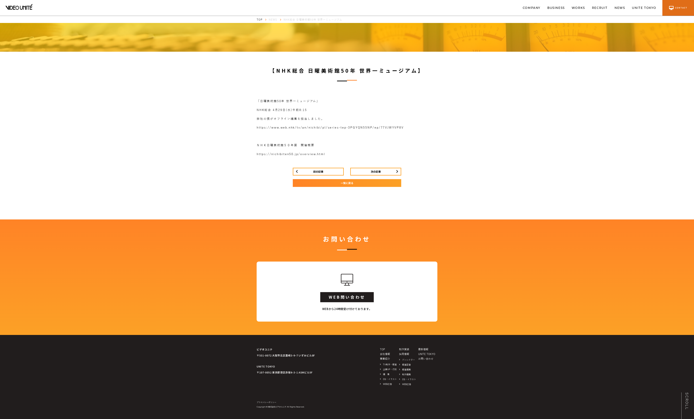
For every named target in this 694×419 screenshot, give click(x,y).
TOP (259, 19)
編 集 (386, 374)
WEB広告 (387, 384)
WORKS (578, 8)
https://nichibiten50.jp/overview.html (291, 154)
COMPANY (531, 8)
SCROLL (687, 401)
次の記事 (376, 171)
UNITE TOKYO (644, 8)
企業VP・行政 (390, 369)
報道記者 (406, 365)
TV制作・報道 (390, 364)
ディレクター (408, 360)
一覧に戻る (347, 183)
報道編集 (406, 369)
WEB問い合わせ (347, 297)
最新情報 (423, 349)
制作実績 (404, 349)
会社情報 (385, 354)
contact (681, 8)
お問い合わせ (425, 359)
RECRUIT (600, 8)
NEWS (619, 8)
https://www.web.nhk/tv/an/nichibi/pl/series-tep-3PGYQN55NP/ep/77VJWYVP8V (330, 127)
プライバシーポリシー (266, 402)
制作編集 (406, 374)
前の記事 (318, 171)
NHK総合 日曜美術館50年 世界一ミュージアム (313, 19)
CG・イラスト (390, 379)
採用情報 (404, 354)
